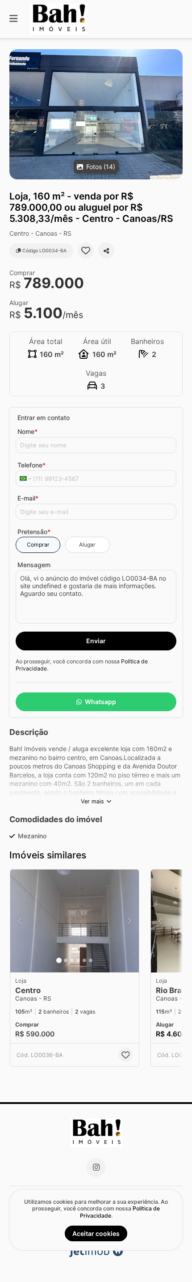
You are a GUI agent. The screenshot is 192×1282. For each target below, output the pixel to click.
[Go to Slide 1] (59, 960)
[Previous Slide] (16, 114)
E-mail (27, 498)
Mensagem (33, 565)
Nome (27, 431)
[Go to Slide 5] (84, 960)
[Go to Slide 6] (90, 960)
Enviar (96, 641)
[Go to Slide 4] (78, 960)
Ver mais (92, 801)
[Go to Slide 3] (72, 960)
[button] (96, 114)
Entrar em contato (43, 417)
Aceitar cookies (96, 1233)
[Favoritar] (86, 250)
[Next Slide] (175, 114)
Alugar (87, 544)
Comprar (38, 544)
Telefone (31, 465)
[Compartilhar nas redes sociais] (106, 250)
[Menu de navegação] (13, 19)
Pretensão (33, 531)
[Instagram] (96, 1167)
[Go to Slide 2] (65, 960)
